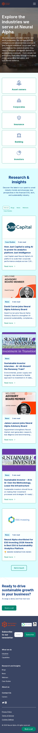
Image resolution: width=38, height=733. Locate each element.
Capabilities (6, 657)
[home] (6, 3)
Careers (4, 697)
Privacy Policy (7, 712)
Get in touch (19, 568)
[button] (34, 3)
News (4, 673)
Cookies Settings (8, 719)
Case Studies (6, 681)
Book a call (9, 608)
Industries (5, 653)
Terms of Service (8, 716)
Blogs (4, 670)
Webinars (5, 677)
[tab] (6, 207)
